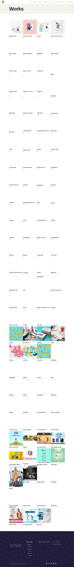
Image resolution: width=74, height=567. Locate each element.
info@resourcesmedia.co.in (58, 544)
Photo (10, 92)
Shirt (37, 72)
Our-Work (24, 483)
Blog (30, 551)
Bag (9, 150)
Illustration (25, 72)
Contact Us (29, 553)
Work (27, 483)
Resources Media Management (29, 542)
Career (29, 555)
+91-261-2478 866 (57, 541)
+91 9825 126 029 (57, 542)
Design (10, 72)
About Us (29, 544)
